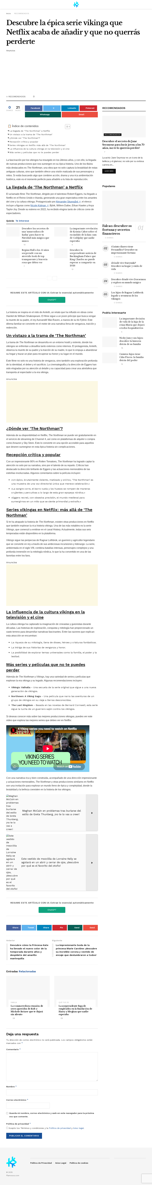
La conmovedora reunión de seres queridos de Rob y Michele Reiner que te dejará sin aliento (27, 1010)
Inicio (8, 13)
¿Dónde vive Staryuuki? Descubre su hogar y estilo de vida (126, 266)
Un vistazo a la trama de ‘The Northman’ (31, 134)
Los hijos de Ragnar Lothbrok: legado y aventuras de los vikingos (127, 295)
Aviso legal (78, 1128)
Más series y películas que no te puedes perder (34, 152)
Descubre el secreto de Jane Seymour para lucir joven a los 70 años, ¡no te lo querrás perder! (123, 144)
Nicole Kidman (39, 205)
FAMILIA (14, 1002)
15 (122, 364)
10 (24, 245)
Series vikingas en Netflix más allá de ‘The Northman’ (38, 145)
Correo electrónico (17, 1099)
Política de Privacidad (41, 1163)
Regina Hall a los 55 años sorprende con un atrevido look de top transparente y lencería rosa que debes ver (35, 256)
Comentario (13, 1049)
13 (72, 269)
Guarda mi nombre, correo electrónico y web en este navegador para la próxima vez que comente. (51, 1115)
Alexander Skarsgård (68, 201)
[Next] (55, 278)
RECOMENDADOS (21, 13)
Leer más (109, 171)
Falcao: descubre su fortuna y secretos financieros (117, 229)
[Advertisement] (76, 73)
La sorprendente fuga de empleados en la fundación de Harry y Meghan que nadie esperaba (75, 1010)
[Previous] (49, 278)
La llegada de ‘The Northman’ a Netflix (30, 131)
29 (13, 1018)
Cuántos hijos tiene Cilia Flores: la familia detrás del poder (131, 357)
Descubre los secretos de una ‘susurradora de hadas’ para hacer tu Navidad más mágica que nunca (35, 234)
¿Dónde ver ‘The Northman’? (25, 138)
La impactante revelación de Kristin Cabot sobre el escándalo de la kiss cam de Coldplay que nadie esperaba (84, 234)
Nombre (11, 1086)
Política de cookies (79, 1163)
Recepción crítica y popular (24, 142)
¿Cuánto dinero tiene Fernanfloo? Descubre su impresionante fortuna (124, 249)
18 (122, 348)
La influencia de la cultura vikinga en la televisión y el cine (39, 149)
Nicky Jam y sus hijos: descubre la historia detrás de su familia (131, 341)
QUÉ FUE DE (64, 1002)
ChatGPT (52, 300)
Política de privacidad (18, 1123)
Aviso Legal (60, 1163)
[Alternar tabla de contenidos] (66, 126)
